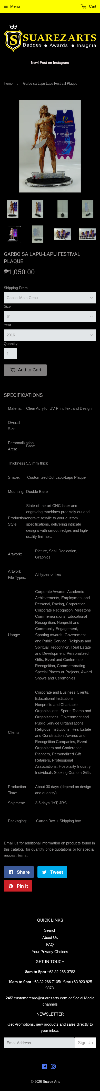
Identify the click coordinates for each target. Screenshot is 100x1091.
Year (7, 325)
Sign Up (85, 1043)
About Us (50, 937)
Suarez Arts (51, 1082)
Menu (15, 6)
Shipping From (16, 288)
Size (7, 306)
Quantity (10, 344)
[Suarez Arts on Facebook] (44, 1067)
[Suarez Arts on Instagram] (53, 1067)
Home (8, 83)
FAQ (50, 944)
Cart (92, 6)
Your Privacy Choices (50, 951)
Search (50, 930)
